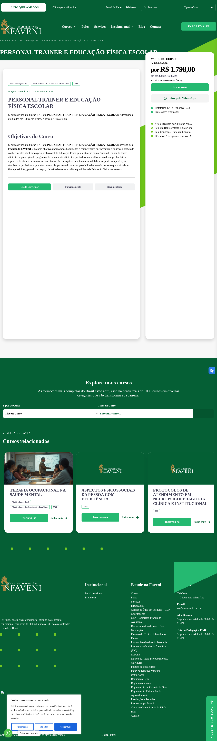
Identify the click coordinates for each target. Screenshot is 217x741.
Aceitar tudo (66, 727)
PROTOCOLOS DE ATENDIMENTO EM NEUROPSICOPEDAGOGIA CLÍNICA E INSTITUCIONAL (180, 497)
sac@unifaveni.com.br (189, 608)
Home (3, 40)
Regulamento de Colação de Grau (149, 687)
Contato (156, 26)
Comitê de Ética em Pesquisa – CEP (150, 609)
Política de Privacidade (143, 666)
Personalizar (22, 727)
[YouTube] (14, 662)
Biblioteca (131, 7)
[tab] (29, 186)
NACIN (135, 654)
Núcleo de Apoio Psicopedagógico (149, 658)
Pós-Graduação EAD (30, 40)
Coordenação (138, 613)
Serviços (100, 26)
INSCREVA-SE (199, 26)
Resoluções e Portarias (143, 699)
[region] (44, 714)
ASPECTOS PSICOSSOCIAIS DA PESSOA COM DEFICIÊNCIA (108, 494)
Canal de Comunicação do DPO (148, 707)
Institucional (137, 605)
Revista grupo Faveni (142, 703)
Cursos (12, 40)
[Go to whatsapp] (8, 733)
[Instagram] (2, 662)
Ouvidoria (136, 662)
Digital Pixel (108, 734)
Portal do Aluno (114, 7)
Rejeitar (44, 727)
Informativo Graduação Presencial (149, 642)
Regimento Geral (140, 679)
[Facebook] (8, 662)
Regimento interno (141, 683)
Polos (85, 26)
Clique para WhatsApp (65, 7)
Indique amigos (25, 7)
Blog (142, 26)
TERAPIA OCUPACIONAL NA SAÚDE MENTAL (37, 492)
